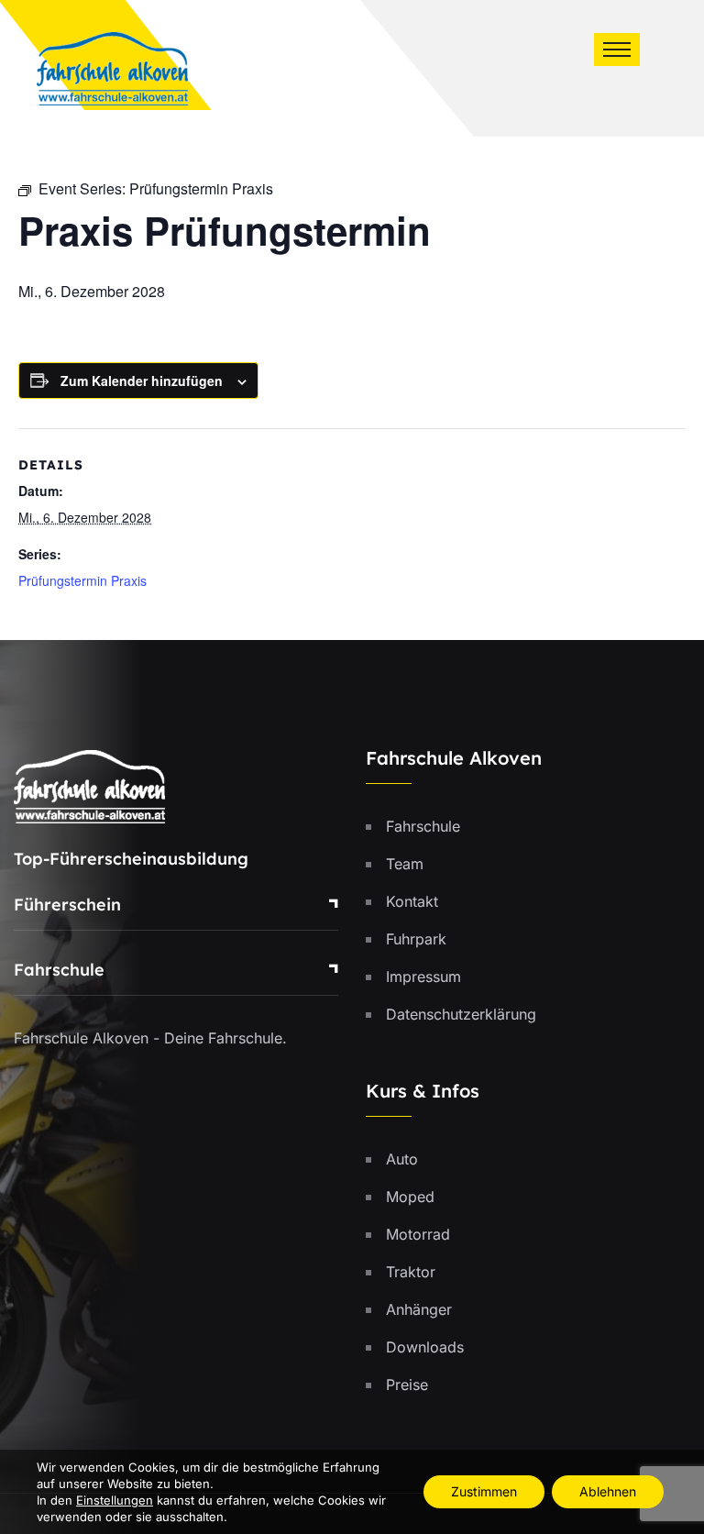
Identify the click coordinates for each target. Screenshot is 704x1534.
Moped (410, 1196)
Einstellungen (114, 1500)
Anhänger (419, 1309)
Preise (407, 1384)
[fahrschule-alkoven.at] (112, 67)
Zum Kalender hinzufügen (141, 380)
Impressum (423, 976)
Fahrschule (59, 969)
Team (405, 864)
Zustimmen (484, 1491)
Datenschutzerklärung (461, 1014)
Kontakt (412, 901)
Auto (402, 1159)
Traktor (410, 1272)
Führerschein (67, 904)
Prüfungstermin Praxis (82, 580)
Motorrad (418, 1234)
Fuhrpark (416, 939)
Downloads (425, 1347)
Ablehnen (607, 1491)
